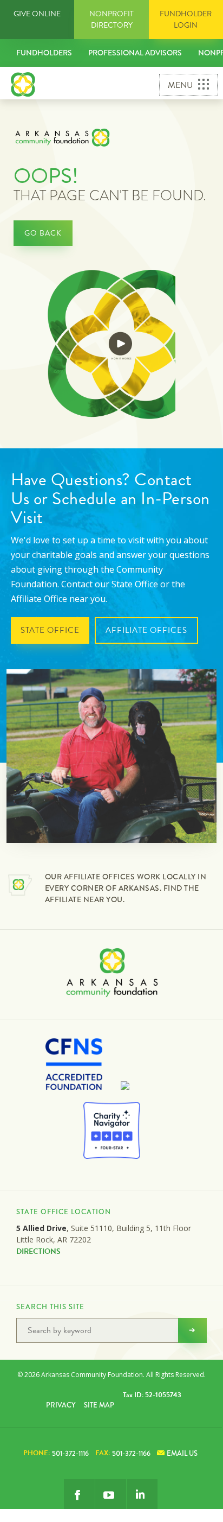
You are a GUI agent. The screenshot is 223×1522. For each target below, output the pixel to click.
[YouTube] (110, 1495)
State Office (50, 630)
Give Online (37, 14)
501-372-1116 (56, 1453)
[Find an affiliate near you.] (20, 886)
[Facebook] (79, 1495)
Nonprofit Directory (111, 19)
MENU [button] (180, 85)
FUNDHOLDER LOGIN (186, 19)
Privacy (60, 1405)
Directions (38, 1251)
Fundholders (44, 52)
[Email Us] (142, 1495)
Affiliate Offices (146, 630)
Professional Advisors (135, 52)
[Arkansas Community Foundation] (23, 83)
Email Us (182, 1453)
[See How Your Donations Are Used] (112, 346)
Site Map (99, 1405)
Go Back (43, 233)
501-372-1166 (122, 1453)
